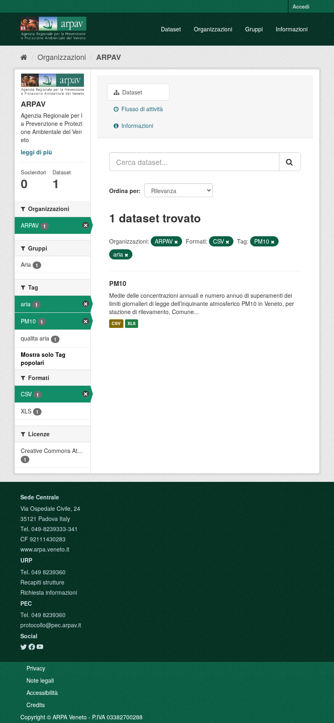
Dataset (171, 29)
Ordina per (123, 191)
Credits (35, 705)
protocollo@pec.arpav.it (50, 625)
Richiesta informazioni (48, 592)
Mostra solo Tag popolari (43, 358)
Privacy (35, 668)
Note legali (40, 680)
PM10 (117, 283)
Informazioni (292, 29)
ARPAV (108, 57)
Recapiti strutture (42, 582)
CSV (116, 324)
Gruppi (254, 29)
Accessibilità (42, 692)
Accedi (301, 6)
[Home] (23, 56)
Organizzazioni (213, 29)
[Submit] (290, 161)
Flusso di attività (141, 109)
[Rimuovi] (176, 241)
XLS (131, 324)
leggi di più (36, 152)
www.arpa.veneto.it (44, 549)
